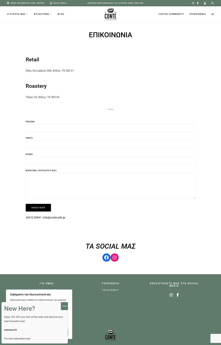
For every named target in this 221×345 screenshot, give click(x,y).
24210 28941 (60, 3)
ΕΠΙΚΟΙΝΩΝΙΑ (198, 14)
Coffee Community (171, 14)
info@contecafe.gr (54, 217)
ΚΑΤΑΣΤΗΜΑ (41, 14)
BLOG (61, 14)
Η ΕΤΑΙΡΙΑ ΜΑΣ (16, 14)
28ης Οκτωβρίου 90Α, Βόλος (28, 3)
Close (64, 306)
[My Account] (205, 3)
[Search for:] (212, 3)
